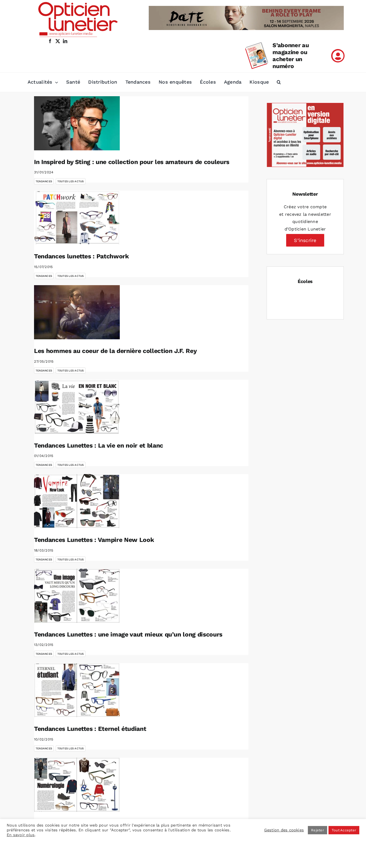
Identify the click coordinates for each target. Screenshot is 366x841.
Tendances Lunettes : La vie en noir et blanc (98, 445)
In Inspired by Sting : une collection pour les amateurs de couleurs (131, 162)
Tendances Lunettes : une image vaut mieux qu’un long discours (128, 634)
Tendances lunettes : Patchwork (81, 256)
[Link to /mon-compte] (338, 55)
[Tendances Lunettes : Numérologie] (77, 785)
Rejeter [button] (317, 830)
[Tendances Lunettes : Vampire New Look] (77, 501)
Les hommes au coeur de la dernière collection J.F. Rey (115, 351)
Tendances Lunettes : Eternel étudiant (90, 728)
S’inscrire (305, 240)
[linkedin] (65, 41)
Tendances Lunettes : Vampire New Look (94, 540)
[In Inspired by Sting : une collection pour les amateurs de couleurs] (77, 123)
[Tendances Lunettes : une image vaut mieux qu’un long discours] (77, 596)
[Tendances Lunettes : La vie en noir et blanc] (77, 407)
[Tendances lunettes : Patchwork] (77, 218)
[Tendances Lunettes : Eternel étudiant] (77, 690)
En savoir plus (21, 834)
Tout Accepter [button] (344, 830)
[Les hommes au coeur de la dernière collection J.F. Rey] (77, 312)
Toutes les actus (70, 181)
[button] (279, 82)
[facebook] (50, 41)
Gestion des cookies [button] (284, 830)
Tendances (44, 181)
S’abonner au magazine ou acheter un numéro (290, 55)
